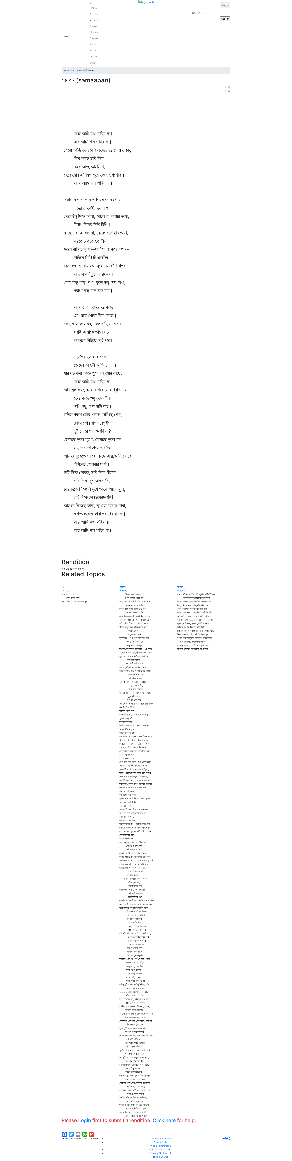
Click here (164, 1120)
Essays (94, 50)
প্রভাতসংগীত (83, 70)
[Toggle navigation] (66, 33)
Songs (93, 26)
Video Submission (160, 1145)
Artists (93, 14)
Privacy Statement (160, 1153)
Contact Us (160, 1142)
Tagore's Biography (160, 1138)
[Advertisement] (145, 108)
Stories (94, 38)
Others (93, 56)
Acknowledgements (160, 1149)
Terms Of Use (160, 1156)
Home (93, 7)
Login (93, 62)
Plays (93, 44)
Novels (94, 32)
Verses (93, 20)
